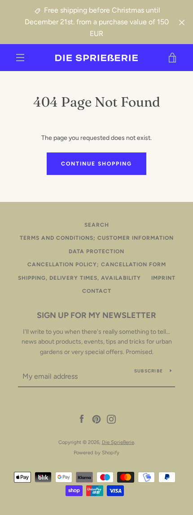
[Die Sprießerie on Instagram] (111, 419)
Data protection (96, 251)
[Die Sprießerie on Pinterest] (96, 419)
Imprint (163, 278)
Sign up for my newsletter (96, 315)
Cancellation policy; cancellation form (96, 264)
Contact (96, 291)
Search (96, 225)
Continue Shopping (96, 164)
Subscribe (148, 371)
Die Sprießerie (118, 442)
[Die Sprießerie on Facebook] (81, 419)
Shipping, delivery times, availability (79, 278)
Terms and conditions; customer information (97, 238)
